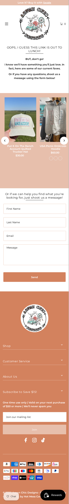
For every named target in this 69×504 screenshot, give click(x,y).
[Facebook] (26, 440)
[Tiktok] (43, 440)
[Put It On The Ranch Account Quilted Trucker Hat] (20, 119)
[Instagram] (34, 440)
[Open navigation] (11, 23)
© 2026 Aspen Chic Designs (20, 492)
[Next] (64, 141)
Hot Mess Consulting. (37, 496)
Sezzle (47, 2)
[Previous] (5, 141)
